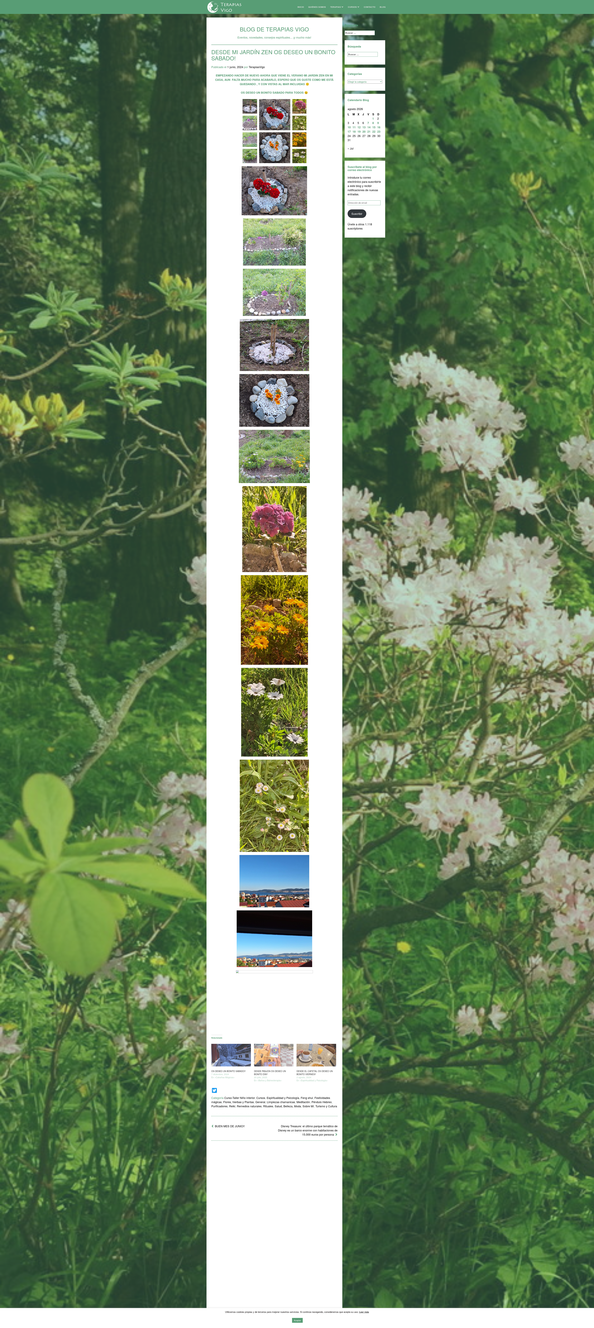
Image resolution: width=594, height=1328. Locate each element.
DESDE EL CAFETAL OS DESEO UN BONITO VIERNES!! (315, 1073)
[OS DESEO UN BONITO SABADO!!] (231, 1055)
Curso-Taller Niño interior (239, 1098)
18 (354, 132)
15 (373, 127)
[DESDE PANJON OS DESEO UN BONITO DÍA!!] (274, 1055)
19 (359, 132)
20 (364, 132)
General (260, 1102)
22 (373, 132)
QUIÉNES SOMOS (317, 7)
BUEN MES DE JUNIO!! (230, 1126)
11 (354, 127)
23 (378, 132)
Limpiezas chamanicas (281, 1102)
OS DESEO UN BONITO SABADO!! (228, 1071)
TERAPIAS (336, 7)
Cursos (260, 1098)
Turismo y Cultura (326, 1106)
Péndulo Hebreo (322, 1102)
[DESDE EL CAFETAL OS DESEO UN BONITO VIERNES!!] (316, 1055)
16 (378, 127)
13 (364, 127)
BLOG (383, 7)
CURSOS (352, 7)
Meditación (303, 1102)
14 (368, 127)
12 (359, 127)
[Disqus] (274, 1183)
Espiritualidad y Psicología (283, 1098)
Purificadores (219, 1106)
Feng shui (307, 1098)
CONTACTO (369, 7)
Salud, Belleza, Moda (288, 1106)
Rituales (268, 1106)
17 (349, 132)
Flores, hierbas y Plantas (238, 1102)
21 (368, 132)
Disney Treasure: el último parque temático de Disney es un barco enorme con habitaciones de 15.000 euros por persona (308, 1130)
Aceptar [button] (297, 1320)
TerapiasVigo (257, 67)
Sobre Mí (308, 1106)
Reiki (232, 1106)
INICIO (300, 7)
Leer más (364, 1312)
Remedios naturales (249, 1106)
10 (349, 127)
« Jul (350, 148)
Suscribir (356, 214)
